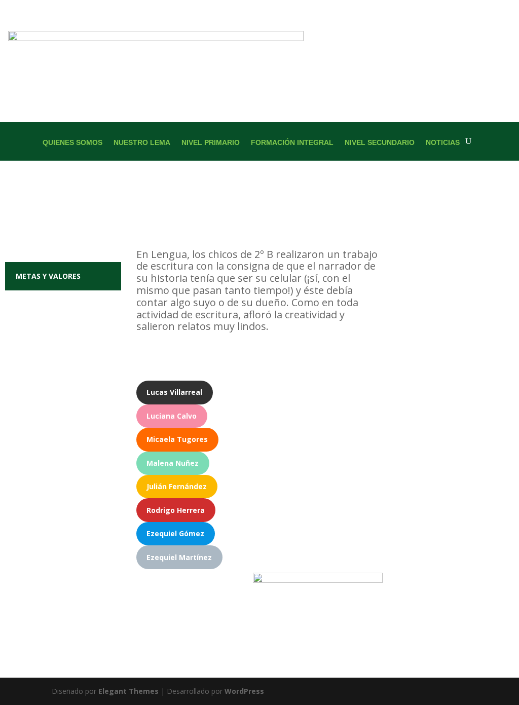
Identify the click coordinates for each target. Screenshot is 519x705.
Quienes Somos (72, 142)
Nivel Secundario (380, 142)
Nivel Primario (210, 142)
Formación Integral (292, 142)
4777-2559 (486, 367)
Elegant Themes (128, 691)
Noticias (443, 142)
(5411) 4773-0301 (436, 367)
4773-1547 (456, 397)
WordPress (244, 691)
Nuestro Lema (142, 142)
